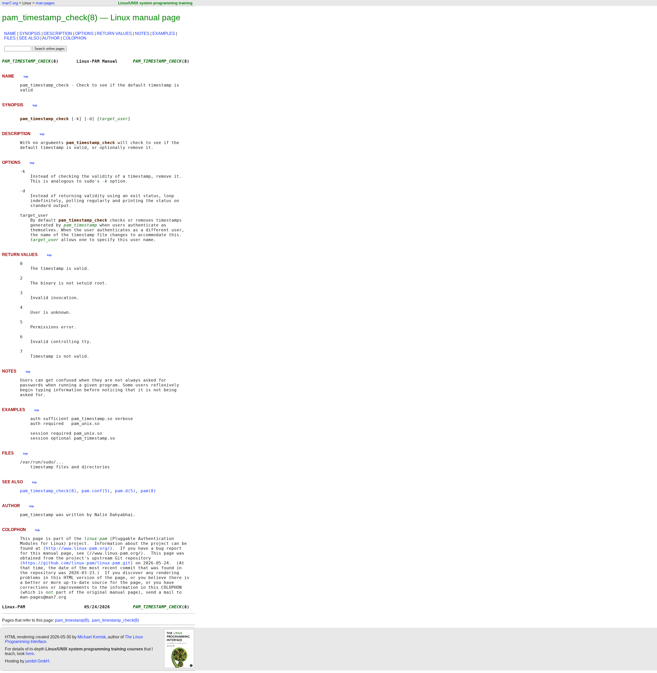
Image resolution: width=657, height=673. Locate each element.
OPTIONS (84, 33)
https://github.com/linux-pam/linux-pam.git (76, 563)
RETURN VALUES (114, 33)
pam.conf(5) (96, 490)
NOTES (142, 33)
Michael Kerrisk (92, 637)
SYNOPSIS (30, 33)
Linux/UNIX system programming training (155, 3)
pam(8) (148, 490)
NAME (10, 33)
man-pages (45, 3)
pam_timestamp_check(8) (48, 490)
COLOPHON (74, 38)
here (30, 653)
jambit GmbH (37, 661)
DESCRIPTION (58, 33)
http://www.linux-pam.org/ (78, 548)
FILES (10, 38)
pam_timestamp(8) (72, 620)
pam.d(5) (125, 490)
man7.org (10, 3)
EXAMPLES (163, 33)
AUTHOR (51, 38)
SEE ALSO (29, 38)
